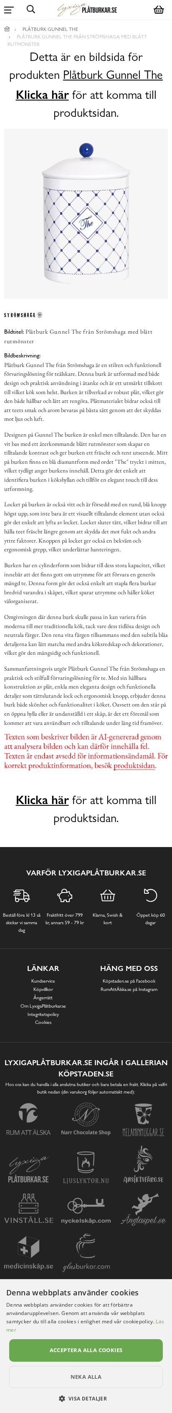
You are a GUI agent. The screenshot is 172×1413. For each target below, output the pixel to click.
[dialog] (86, 1346)
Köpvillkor (43, 989)
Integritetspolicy (43, 1014)
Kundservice (43, 981)
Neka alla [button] (86, 1376)
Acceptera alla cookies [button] (86, 1350)
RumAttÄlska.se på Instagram (129, 989)
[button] (86, 1398)
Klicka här (42, 95)
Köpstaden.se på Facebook (129, 981)
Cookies (43, 1022)
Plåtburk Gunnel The (113, 75)
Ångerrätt (43, 998)
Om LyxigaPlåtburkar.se (43, 1006)
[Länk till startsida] (7, 29)
